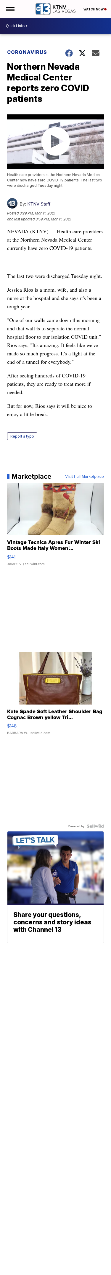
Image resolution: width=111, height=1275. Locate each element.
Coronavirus (27, 52)
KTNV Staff (39, 204)
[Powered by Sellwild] (95, 826)
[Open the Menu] (9, 8)
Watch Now (93, 9)
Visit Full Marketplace (84, 476)
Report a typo (22, 436)
